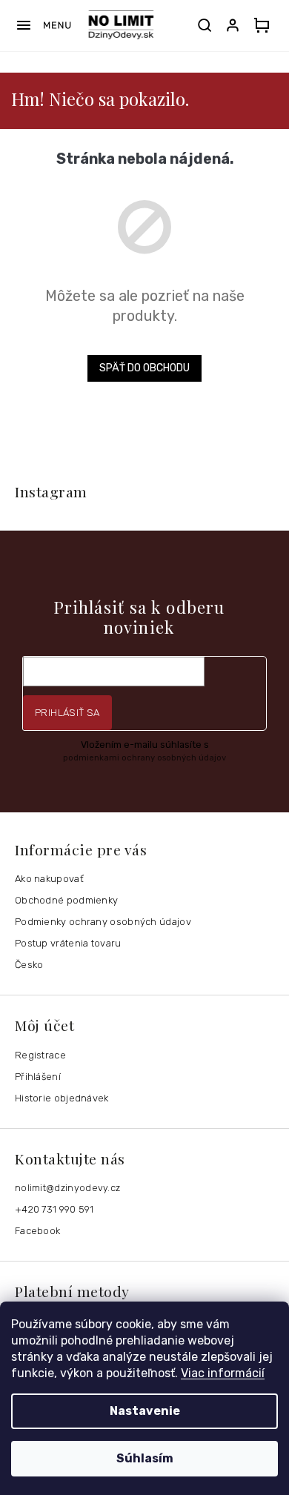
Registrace (40, 1055)
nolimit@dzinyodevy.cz (67, 1187)
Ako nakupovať (49, 878)
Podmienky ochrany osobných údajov (103, 921)
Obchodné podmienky (66, 900)
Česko (29, 964)
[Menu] (43, 25)
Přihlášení (38, 1076)
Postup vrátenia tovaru (68, 943)
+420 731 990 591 (54, 1209)
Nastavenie (145, 1411)
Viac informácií (223, 1373)
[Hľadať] (204, 25)
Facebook (37, 1230)
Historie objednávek (62, 1098)
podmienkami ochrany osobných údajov (144, 757)
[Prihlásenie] (236, 25)
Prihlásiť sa (67, 712)
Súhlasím (144, 1458)
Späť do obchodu (144, 368)
